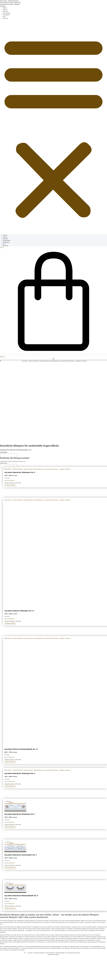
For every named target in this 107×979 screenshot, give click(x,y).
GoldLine (5, 7)
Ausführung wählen (10, 485)
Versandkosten (10, 480)
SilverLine (5, 9)
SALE (4, 16)
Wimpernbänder (6, 13)
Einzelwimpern (6, 14)
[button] (53, 126)
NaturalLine (5, 11)
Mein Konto (5, 18)
